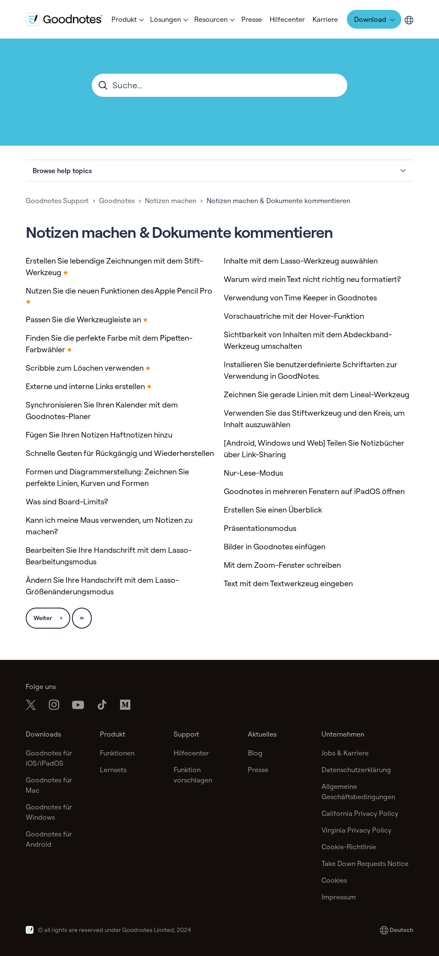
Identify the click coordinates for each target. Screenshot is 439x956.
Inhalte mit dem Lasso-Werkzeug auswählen (301, 261)
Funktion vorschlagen (193, 774)
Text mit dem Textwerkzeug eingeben (288, 583)
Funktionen (117, 753)
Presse (251, 19)
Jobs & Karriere (345, 753)
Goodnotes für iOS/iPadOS (49, 758)
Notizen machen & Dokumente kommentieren (278, 200)
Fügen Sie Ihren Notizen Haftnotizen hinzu (99, 435)
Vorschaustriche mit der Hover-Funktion (294, 316)
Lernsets (113, 769)
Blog (255, 753)
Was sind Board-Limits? (67, 501)
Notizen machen (170, 200)
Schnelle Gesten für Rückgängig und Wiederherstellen (120, 453)
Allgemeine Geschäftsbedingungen (358, 791)
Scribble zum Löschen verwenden (85, 368)
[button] (126, 19)
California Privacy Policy (360, 813)
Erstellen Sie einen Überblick (273, 510)
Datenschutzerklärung (356, 769)
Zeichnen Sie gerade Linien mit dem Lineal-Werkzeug (316, 394)
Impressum (339, 897)
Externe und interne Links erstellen (85, 386)
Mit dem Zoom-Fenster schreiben (282, 565)
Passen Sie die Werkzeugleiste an (83, 319)
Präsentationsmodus (260, 528)
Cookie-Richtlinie (349, 846)
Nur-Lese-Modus (253, 473)
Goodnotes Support (57, 200)
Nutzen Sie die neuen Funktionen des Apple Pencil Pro (119, 291)
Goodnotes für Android (49, 839)
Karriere (325, 19)
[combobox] (219, 85)
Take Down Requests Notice (365, 863)
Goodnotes (117, 200)
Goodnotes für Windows (49, 812)
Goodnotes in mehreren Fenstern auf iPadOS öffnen (314, 491)
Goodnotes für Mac (49, 785)
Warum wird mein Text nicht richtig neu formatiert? (312, 279)
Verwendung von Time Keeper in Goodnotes (300, 298)
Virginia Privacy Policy (356, 830)
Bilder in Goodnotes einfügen (274, 546)
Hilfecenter (287, 19)
